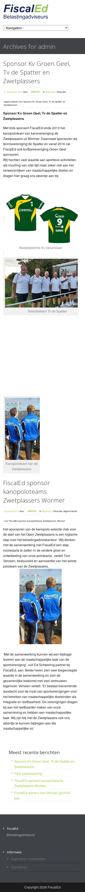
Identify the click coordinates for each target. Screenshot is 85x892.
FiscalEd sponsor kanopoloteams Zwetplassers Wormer (34, 491)
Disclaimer (19, 867)
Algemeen (50, 91)
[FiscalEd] (25, 11)
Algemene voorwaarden (28, 858)
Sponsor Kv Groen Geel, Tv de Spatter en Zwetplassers (36, 72)
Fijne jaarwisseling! (28, 773)
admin (35, 91)
